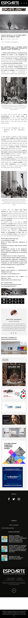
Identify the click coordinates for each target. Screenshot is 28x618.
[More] (21, 302)
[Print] (10, 302)
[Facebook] (4, 299)
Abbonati (19, 579)
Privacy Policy (9, 580)
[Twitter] (10, 299)
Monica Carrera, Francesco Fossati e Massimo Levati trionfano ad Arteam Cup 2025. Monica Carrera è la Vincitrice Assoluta (18, 539)
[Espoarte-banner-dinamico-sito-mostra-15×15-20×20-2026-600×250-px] (14, 437)
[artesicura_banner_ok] (14, 424)
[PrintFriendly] (15, 302)
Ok (14, 615)
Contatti (20, 578)
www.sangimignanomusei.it (8, 286)
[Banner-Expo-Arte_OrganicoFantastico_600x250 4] (14, 411)
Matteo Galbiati (7, 39)
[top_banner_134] (14, 8)
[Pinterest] (15, 299)
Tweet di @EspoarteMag (7, 528)
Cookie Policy (20, 580)
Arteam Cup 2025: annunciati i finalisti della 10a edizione (16, 557)
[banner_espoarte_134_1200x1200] (14, 385)
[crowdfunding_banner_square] (12, 487)
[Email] (4, 302)
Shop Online (11, 579)
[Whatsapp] (21, 299)
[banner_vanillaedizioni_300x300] (14, 463)
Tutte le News (11, 578)
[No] (26, 614)
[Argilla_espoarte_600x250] (14, 398)
